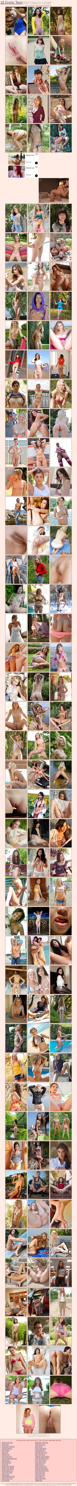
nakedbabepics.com (8, 1476)
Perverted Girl (6, 1462)
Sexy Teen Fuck (40, 1462)
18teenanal (6, 1460)
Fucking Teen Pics (41, 1452)
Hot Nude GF (39, 1476)
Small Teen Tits (7, 1478)
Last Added (47, 3)
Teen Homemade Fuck (9, 1458)
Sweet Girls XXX (7, 1470)
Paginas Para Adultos (42, 1456)
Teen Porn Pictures (8, 1446)
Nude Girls (38, 1480)
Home (26, 3)
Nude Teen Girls (40, 1478)
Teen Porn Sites (7, 1472)
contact (69, 1485)
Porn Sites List (7, 1456)
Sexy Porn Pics (40, 1472)
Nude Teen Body (40, 1448)
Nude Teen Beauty (8, 1466)
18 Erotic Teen (11, 2)
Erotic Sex (5, 1444)
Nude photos (39, 1464)
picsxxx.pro (5, 1474)
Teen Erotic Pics (7, 1442)
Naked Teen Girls (41, 1466)
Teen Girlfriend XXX (42, 1458)
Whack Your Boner (8, 1468)
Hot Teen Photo (40, 1460)
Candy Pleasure (7, 1448)
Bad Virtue (38, 1446)
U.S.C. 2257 (4, 1483)
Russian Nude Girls (41, 1468)
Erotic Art (5, 1464)
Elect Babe (5, 1450)
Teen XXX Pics (40, 1474)
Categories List (36, 3)
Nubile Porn (6, 1454)
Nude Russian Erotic (42, 1470)
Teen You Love (40, 1444)
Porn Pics (5, 1452)
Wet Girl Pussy (40, 1454)
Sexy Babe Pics (40, 1450)
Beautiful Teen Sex (41, 1442)
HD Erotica (5, 1480)
